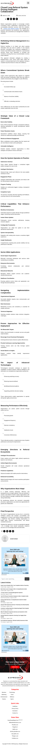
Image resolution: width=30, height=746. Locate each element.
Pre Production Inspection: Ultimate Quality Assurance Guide (14, 620)
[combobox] (13, 578)
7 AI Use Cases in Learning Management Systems (12, 592)
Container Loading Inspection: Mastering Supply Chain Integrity (15, 608)
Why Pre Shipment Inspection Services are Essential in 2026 (14, 611)
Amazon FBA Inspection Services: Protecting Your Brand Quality (15, 604)
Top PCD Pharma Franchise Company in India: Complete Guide (14, 596)
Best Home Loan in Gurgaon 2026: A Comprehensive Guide (14, 589)
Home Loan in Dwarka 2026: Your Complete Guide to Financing (14, 585)
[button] (28, 3)
